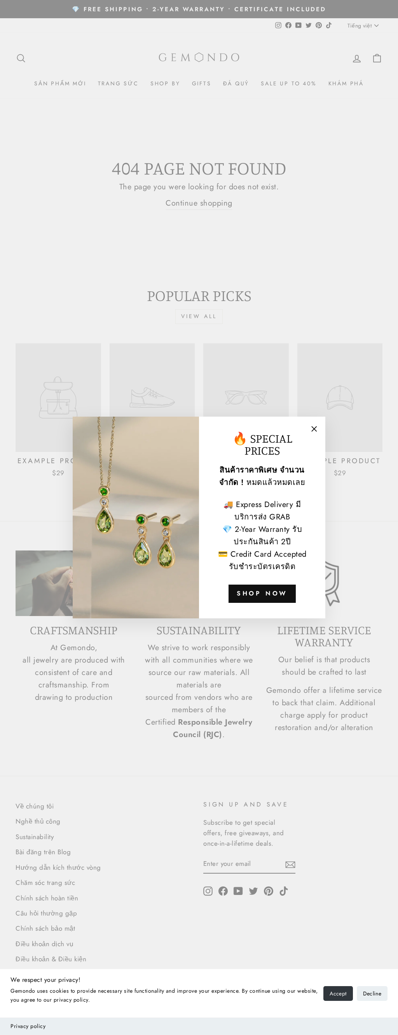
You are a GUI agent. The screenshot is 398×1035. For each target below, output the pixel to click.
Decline (372, 993)
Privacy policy (27, 1026)
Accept (338, 993)
